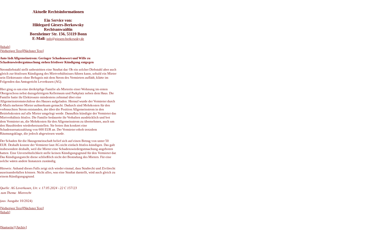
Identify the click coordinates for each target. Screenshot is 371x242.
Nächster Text (33, 51)
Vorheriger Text (11, 51)
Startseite (7, 227)
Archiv (21, 227)
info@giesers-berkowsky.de (65, 39)
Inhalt (5, 47)
